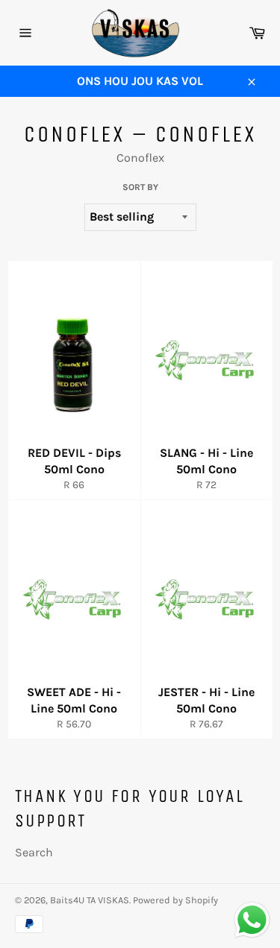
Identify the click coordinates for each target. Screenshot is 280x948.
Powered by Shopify (175, 900)
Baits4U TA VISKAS (89, 900)
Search (34, 852)
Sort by (140, 187)
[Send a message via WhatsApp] (252, 920)
